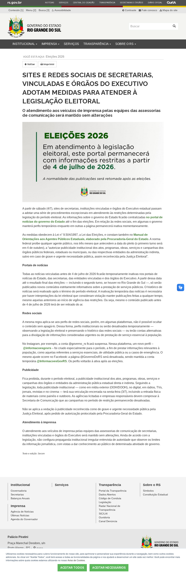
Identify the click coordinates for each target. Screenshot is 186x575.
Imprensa (50, 43)
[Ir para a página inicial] (34, 26)
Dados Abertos (107, 494)
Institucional (24, 43)
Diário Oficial (155, 2)
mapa (39, 547)
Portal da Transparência (112, 490)
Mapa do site (169, 10)
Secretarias (17, 494)
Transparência (107, 2)
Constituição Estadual (155, 494)
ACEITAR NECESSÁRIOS (109, 567)
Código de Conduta (110, 498)
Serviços (63, 2)
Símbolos (148, 490)
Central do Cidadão (83, 2)
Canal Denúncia (108, 521)
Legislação (105, 502)
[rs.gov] (15, 2)
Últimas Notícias (20, 515)
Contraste (130, 10)
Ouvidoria (104, 517)
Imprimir (48, 64)
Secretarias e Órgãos (131, 2)
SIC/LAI (103, 513)
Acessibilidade (62, 10)
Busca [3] (44, 10)
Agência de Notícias (22, 511)
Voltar (31, 64)
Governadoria (19, 490)
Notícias (49, 2)
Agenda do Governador (24, 519)
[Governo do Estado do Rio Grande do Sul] (159, 543)
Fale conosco (149, 10)
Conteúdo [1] (16, 10)
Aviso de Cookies (76, 560)
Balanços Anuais (20, 498)
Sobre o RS (124, 43)
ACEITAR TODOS (72, 567)
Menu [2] (31, 10)
